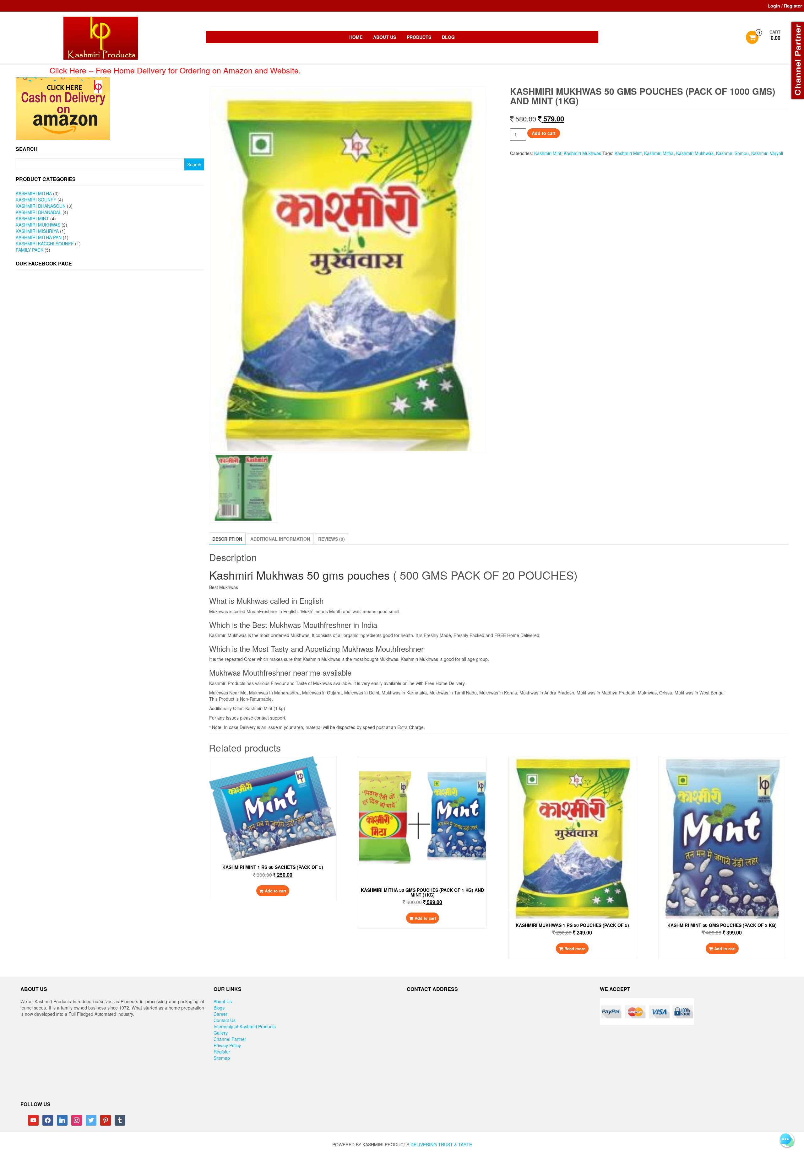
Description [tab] (227, 539)
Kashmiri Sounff (36, 199)
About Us (384, 37)
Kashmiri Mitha (34, 193)
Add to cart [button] (275, 891)
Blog (448, 37)
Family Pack (29, 250)
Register (222, 1051)
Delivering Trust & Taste (441, 1144)
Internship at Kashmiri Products (245, 1026)
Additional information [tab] (280, 539)
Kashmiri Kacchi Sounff (45, 243)
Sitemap (222, 1058)
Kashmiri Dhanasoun (41, 206)
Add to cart (544, 133)
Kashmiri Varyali (767, 153)
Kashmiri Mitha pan (39, 237)
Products (419, 37)
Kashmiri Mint (32, 218)
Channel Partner (230, 1039)
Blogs (219, 1007)
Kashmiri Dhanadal (38, 212)
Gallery (221, 1033)
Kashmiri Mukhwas (38, 225)
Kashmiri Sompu (732, 153)
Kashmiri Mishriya (37, 231)
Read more (574, 948)
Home (355, 37)
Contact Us (225, 1020)
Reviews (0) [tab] (331, 539)
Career (220, 1014)
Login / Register (785, 6)
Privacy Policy (227, 1045)
